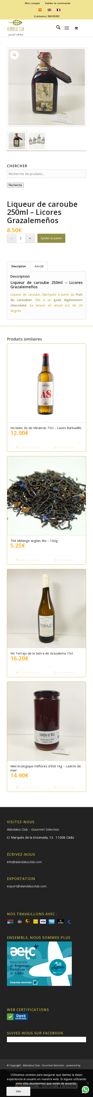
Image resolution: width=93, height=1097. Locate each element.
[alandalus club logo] (38, 28)
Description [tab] (18, 266)
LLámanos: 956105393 (46, 16)
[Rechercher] (56, 28)
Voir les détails (65, 447)
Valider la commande (58, 3)
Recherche (15, 185)
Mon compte (32, 3)
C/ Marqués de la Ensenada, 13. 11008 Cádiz (40, 837)
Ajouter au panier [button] (29, 447)
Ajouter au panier (51, 238)
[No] (87, 1083)
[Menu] (66, 28)
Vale (18, 1091)
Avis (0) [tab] (39, 266)
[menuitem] (32, 3)
